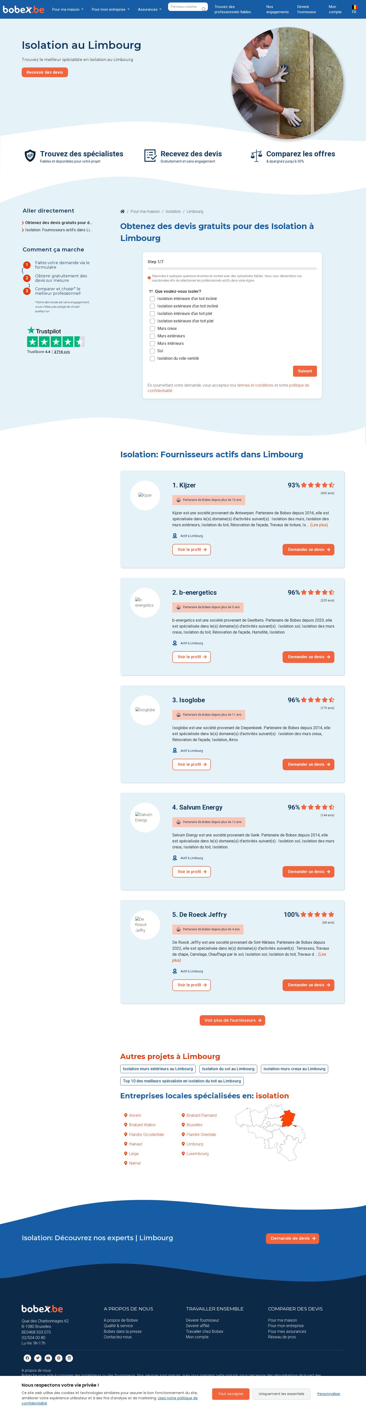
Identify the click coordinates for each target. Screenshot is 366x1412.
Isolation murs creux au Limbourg (294, 1068)
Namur (135, 1163)
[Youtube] (48, 1357)
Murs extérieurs (171, 336)
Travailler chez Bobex (204, 1331)
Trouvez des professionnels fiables (233, 9)
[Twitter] (38, 1357)
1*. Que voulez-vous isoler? (175, 291)
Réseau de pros (282, 1337)
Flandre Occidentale (146, 1134)
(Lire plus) (319, 525)
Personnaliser (328, 1393)
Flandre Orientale (201, 1134)
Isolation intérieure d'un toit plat (184, 313)
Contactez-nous (118, 1337)
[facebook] (27, 1357)
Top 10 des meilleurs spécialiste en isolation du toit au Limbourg (182, 1081)
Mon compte (335, 9)
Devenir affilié (197, 1325)
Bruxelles (194, 1124)
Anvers (135, 1115)
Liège (134, 1153)
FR (354, 12)
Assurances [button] (148, 9)
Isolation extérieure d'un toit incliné (187, 306)
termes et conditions (255, 385)
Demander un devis (306, 549)
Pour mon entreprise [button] (109, 9)
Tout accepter (231, 1393)
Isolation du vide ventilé (178, 358)
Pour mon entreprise (286, 1325)
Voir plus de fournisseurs (231, 1020)
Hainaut (135, 1144)
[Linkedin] (69, 1357)
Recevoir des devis (45, 72)
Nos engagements (277, 9)
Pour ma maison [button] (66, 9)
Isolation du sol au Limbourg (228, 1068)
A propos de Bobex (121, 1320)
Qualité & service (118, 1325)
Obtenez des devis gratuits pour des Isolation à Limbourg (59, 222)
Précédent (163, 371)
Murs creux (167, 328)
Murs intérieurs (170, 343)
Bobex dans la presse (123, 1331)
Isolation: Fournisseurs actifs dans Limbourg (59, 230)
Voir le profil (190, 549)
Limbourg (195, 1144)
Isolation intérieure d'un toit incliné (187, 298)
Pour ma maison (145, 211)
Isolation (173, 211)
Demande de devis (291, 1238)
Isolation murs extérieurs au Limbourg (158, 1068)
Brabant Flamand (202, 1115)
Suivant (305, 371)
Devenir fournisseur (306, 9)
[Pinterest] (58, 1357)
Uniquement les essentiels (281, 1393)
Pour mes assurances (287, 1331)
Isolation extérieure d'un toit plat (185, 321)
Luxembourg (198, 1153)
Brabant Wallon (142, 1124)
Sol (160, 351)
